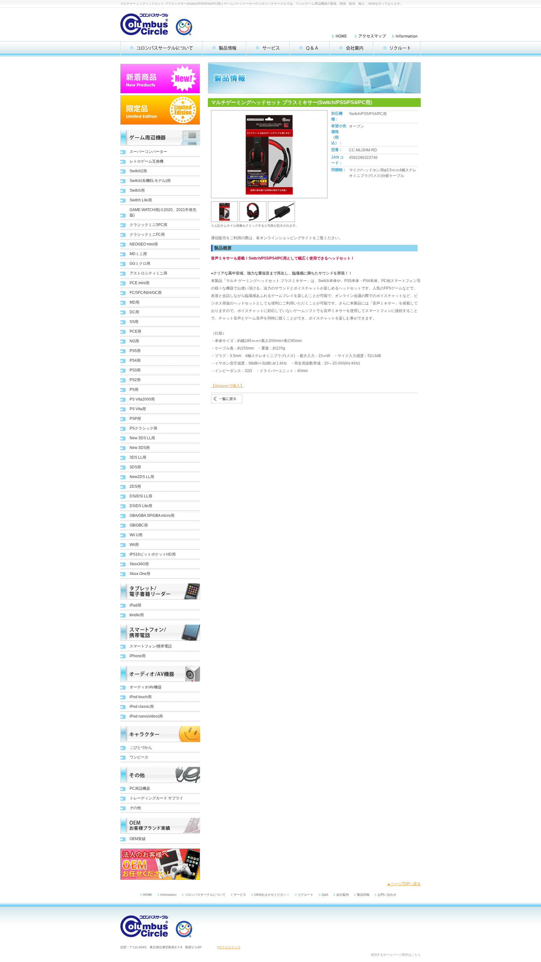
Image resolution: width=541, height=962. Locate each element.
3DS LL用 (138, 457)
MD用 (134, 302)
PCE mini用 (139, 283)
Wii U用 (136, 535)
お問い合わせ (387, 894)
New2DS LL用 (142, 477)
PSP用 (135, 418)
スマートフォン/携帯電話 (151, 646)
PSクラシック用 (143, 428)
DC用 (134, 312)
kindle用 (137, 615)
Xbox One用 (140, 574)
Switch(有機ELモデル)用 (150, 181)
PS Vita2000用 (142, 399)
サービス (240, 894)
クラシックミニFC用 (147, 234)
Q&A (325, 894)
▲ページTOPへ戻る (404, 884)
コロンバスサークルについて (205, 894)
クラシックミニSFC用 (148, 225)
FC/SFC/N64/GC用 (146, 292)
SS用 (134, 322)
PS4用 (135, 360)
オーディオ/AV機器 (146, 687)
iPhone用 (138, 656)
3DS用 (135, 467)
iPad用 (135, 605)
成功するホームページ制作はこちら (396, 954)
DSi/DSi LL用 (141, 496)
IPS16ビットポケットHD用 (153, 554)
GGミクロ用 (140, 263)
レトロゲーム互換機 (146, 161)
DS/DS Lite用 (141, 506)
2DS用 (135, 486)
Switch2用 (138, 171)
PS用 (134, 389)
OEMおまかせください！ (272, 894)
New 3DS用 (140, 448)
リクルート (305, 894)
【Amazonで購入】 (227, 386)
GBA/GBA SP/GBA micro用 (152, 515)
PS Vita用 (138, 409)
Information (168, 894)
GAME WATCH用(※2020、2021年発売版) (163, 212)
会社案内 (342, 894)
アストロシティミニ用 (148, 273)
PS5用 (135, 351)
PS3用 (135, 370)
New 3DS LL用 (142, 438)
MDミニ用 (138, 254)
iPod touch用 (141, 697)
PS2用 (135, 380)
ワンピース (139, 757)
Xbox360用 (139, 564)
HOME (147, 894)
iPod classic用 (142, 706)
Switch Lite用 (141, 200)
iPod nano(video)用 (146, 716)
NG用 (134, 341)
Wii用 (134, 544)
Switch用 (137, 190)
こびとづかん (141, 747)
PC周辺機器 (140, 788)
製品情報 (363, 894)
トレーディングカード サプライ (156, 798)
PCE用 (135, 331)
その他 (135, 808)
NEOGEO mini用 (144, 244)
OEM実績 (138, 839)
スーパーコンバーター (148, 151)
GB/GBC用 (139, 525)
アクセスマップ (229, 947)
